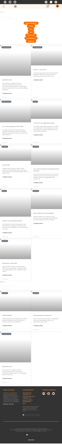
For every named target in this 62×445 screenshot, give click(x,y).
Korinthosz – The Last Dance (39, 69)
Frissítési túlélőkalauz (7, 315)
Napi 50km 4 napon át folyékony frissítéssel (12, 220)
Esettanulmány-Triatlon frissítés (9, 263)
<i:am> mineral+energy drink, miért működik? (12, 126)
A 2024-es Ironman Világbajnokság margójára (44, 123)
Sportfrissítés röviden (7, 79)
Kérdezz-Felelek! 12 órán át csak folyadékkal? (43, 213)
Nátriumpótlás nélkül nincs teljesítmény (42, 315)
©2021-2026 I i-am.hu (31, 424)
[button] (15, 6)
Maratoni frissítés (6, 165)
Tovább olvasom (7, 93)
